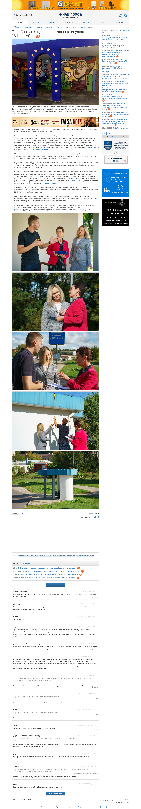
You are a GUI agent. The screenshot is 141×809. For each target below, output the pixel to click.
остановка (21, 555)
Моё (97, 27)
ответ (97, 597)
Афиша (52, 22)
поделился (76, 181)
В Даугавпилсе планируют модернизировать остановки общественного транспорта (50, 571)
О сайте (25, 807)
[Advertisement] (55, 534)
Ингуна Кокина (41, 149)
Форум (101, 22)
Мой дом (36, 22)
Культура (48, 27)
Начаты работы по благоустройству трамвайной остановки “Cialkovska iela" (49, 578)
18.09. (90, 514)
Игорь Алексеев (49, 183)
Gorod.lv (94, 517)
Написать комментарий (55, 585)
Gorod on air (69, 22)
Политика (38, 27)
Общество (58, 27)
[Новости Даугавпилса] (70, 14)
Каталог (86, 22)
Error (96, 698)
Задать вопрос (83, 807)
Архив (18, 27)
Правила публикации (63, 807)
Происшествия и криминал (82, 27)
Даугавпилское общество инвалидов (86, 683)
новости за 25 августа (118, 136)
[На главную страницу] (14, 15)
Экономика (28, 27)
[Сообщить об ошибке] (98, 517)
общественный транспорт (85, 555)
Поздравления (119, 22)
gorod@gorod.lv (124, 802)
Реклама (44, 807)
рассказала (18, 210)
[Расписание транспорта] (120, 16)
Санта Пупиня (93, 147)
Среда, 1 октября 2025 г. (24, 15)
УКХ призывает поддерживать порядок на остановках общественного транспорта (47, 568)
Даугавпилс (71, 555)
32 (82, 571)
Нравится (15, 514)
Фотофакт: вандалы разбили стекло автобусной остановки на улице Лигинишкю (49, 574)
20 (79, 568)
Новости (20, 22)
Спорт (68, 27)
